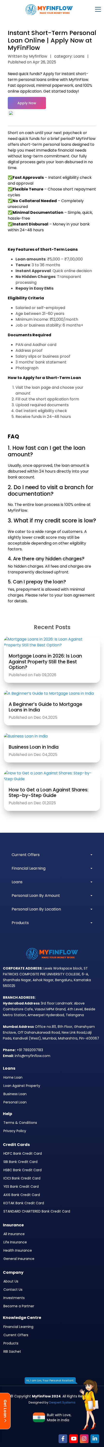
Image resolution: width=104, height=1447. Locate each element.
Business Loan (15, 1094)
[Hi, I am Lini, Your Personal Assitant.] (89, 1405)
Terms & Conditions (20, 1122)
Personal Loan (15, 1102)
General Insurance (18, 1258)
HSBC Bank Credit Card (22, 1170)
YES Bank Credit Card (21, 1186)
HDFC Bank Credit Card (22, 1153)
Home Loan (12, 1077)
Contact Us (12, 1289)
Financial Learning (18, 1326)
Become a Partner (18, 1306)
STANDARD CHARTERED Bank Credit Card (36, 1211)
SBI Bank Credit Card (20, 1161)
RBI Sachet (12, 1351)
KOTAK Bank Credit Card (23, 1203)
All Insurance (14, 1234)
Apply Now (26, 103)
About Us (10, 1281)
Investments (14, 1298)
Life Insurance (15, 1242)
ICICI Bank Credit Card (21, 1178)
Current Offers (15, 1335)
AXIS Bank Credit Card (21, 1194)
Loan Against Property (21, 1085)
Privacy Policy (14, 1131)
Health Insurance (17, 1250)
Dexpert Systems (62, 1402)
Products (10, 1343)
